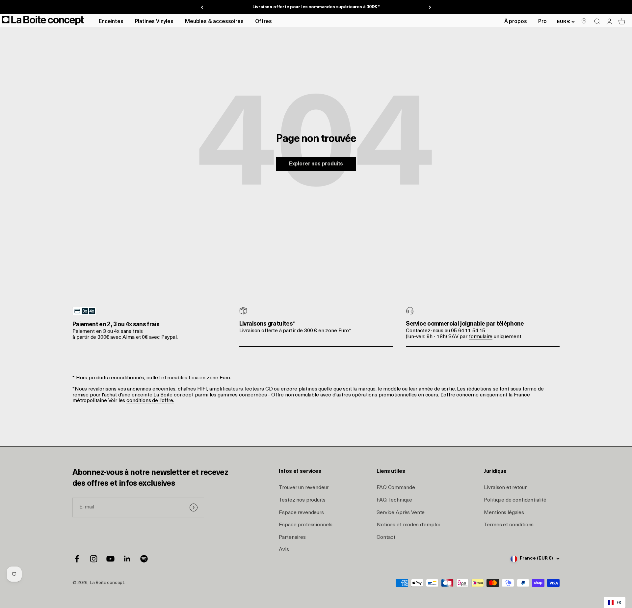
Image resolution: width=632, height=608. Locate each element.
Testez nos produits (302, 500)
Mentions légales (504, 512)
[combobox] (614, 602)
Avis (284, 549)
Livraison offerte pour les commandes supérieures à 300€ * (316, 7)
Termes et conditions (509, 525)
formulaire (480, 336)
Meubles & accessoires (214, 21)
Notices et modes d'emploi (408, 525)
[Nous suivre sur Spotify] (144, 558)
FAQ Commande (396, 487)
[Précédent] (202, 7)
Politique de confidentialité (515, 500)
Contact (386, 537)
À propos (515, 21)
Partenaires (292, 537)
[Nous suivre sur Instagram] (93, 558)
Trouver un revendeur (304, 487)
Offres (263, 21)
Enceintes (111, 21)
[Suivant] (430, 7)
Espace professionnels (305, 525)
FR (619, 602)
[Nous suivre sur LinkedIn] (127, 558)
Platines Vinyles (154, 21)
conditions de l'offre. (150, 400)
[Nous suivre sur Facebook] (76, 558)
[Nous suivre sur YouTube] (110, 558)
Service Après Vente (401, 512)
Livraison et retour (505, 487)
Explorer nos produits (316, 164)
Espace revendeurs (301, 512)
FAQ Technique (394, 500)
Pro (542, 21)
